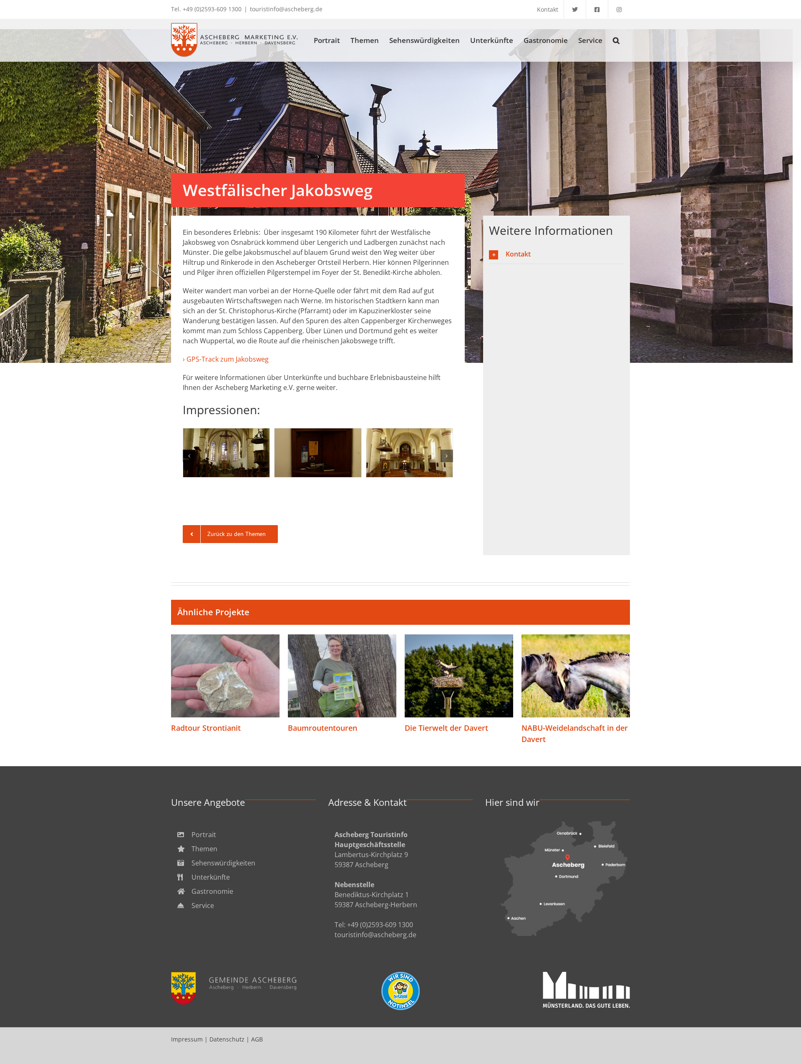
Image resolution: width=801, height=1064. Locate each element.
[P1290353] (409, 452)
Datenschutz (226, 1039)
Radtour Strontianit (225, 676)
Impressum (187, 1039)
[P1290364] (318, 452)
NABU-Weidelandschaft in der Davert (576, 676)
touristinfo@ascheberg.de (286, 9)
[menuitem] (243, 835)
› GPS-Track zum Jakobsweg (226, 359)
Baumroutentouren (342, 676)
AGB (257, 1039)
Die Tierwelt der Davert (459, 676)
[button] (616, 40)
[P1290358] (226, 452)
